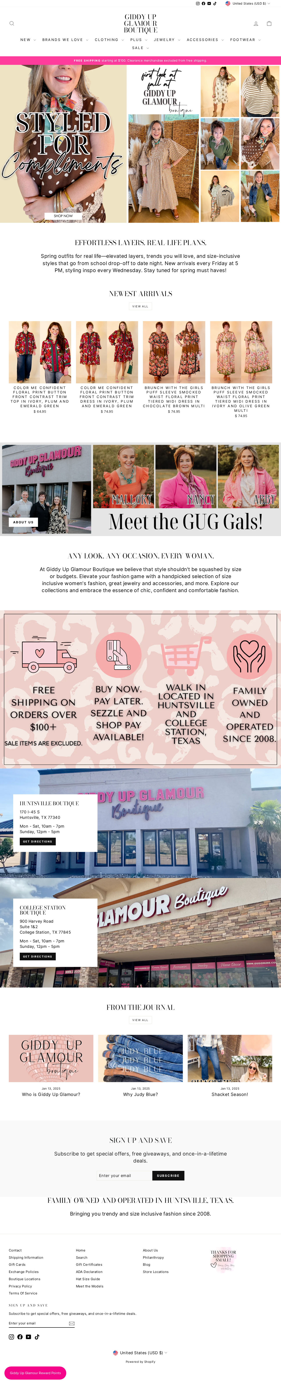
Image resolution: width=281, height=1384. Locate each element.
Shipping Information (26, 1257)
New (26, 39)
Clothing (108, 39)
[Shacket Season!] (230, 1058)
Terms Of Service (23, 1293)
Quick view (40, 378)
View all (140, 306)
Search (82, 1257)
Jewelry (165, 39)
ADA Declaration (89, 1272)
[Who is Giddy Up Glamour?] (51, 1058)
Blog (146, 1264)
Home (81, 1250)
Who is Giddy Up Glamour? (51, 1094)
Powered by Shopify (140, 1361)
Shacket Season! (230, 1094)
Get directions (37, 841)
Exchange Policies (24, 1272)
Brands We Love (63, 39)
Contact (15, 1250)
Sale (139, 48)
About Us (150, 1250)
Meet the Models (90, 1286)
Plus (137, 39)
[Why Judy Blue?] (140, 1058)
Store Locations (156, 1272)
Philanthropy (153, 1257)
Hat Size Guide (88, 1279)
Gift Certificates (89, 1264)
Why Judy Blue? (140, 1094)
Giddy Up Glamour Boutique (140, 23)
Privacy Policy (20, 1286)
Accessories (203, 39)
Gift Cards (17, 1264)
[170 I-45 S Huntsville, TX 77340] (140, 823)
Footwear (243, 39)
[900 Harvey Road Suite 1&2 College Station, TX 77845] (140, 933)
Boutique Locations (24, 1279)
